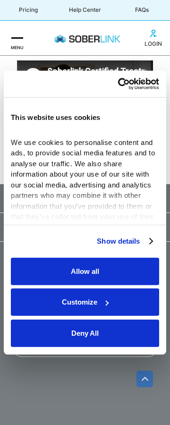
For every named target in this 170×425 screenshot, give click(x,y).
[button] (17, 38)
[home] (85, 38)
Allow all (85, 271)
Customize (79, 302)
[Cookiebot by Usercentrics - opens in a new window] (120, 84)
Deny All (85, 333)
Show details (118, 241)
